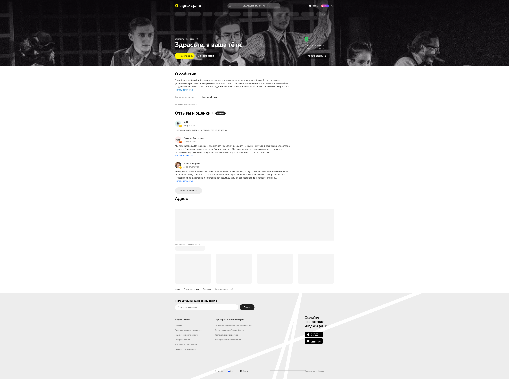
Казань (177, 249)
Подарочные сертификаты (186, 295)
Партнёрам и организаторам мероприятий (233, 285)
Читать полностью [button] (184, 90)
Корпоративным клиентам (226, 295)
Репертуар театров (191, 249)
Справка (178, 285)
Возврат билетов (182, 299)
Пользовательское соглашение (188, 290)
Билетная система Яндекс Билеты (229, 290)
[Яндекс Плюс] (325, 6)
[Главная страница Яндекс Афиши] (176, 6)
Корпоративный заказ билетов (228, 299)
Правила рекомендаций (185, 309)
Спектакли (207, 249)
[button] (322, 14)
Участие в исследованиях (186, 304)
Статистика (219, 331)
